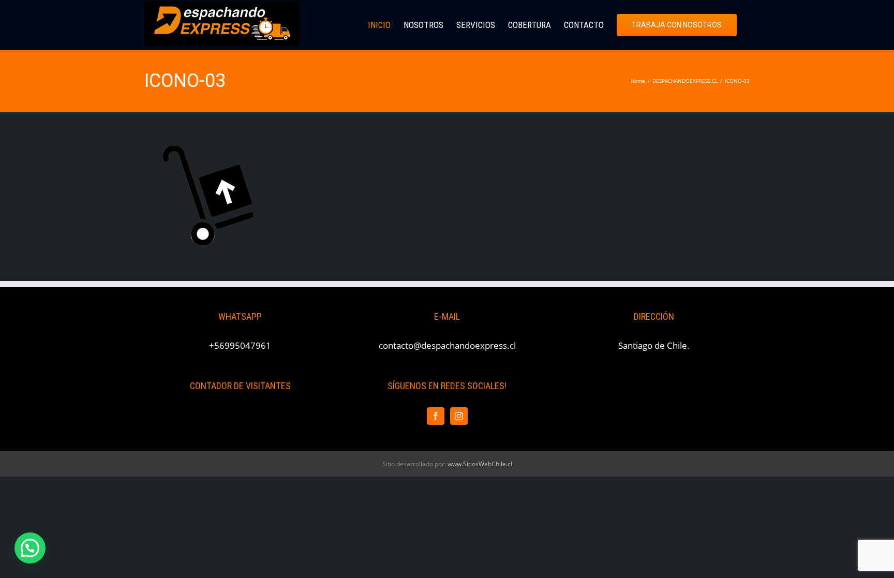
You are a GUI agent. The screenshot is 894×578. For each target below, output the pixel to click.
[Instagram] (459, 416)
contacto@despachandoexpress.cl (447, 345)
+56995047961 (240, 345)
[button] (30, 548)
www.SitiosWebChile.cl (480, 464)
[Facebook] (435, 416)
